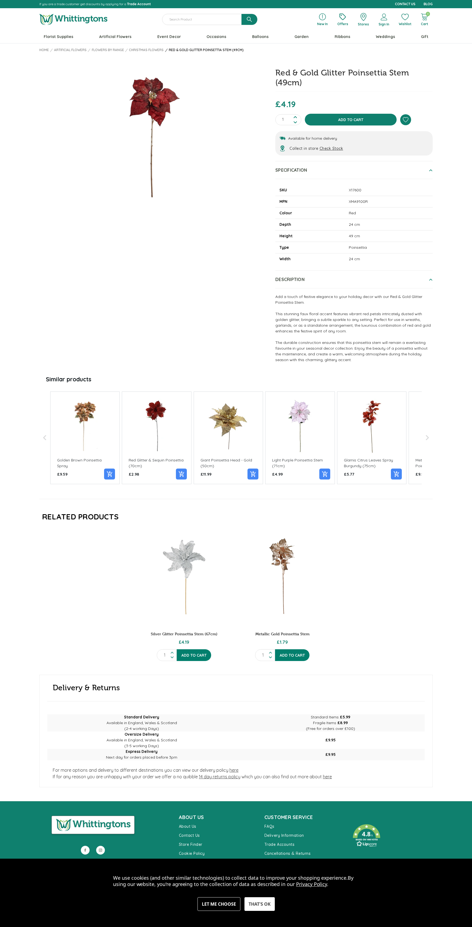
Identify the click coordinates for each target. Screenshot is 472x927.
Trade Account (139, 4)
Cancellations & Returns (287, 853)
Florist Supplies (58, 36)
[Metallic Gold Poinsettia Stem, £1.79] (282, 577)
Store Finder (190, 844)
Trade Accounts (279, 844)
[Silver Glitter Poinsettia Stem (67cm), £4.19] (183, 577)
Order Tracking (364, 855)
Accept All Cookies (259, 904)
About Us (187, 826)
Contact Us (189, 835)
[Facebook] (85, 850)
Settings (218, 904)
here (233, 770)
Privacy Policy (311, 884)
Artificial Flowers (115, 36)
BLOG (428, 4)
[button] (44, 437)
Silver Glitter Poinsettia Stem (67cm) (184, 633)
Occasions (216, 36)
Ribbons (342, 36)
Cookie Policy (192, 853)
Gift (424, 36)
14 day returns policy (219, 776)
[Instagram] (100, 850)
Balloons (260, 36)
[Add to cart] (109, 474)
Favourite (359, 819)
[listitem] (85, 437)
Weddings (385, 36)
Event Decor (169, 36)
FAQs (269, 826)
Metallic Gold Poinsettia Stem (282, 633)
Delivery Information (284, 835)
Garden (301, 36)
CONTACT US (405, 4)
